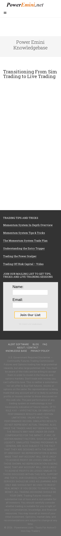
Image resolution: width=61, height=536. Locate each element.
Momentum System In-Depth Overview (28, 225)
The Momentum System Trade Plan (25, 240)
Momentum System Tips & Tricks (24, 232)
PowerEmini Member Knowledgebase (30, 4)
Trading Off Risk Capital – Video (23, 264)
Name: (18, 287)
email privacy (37, 324)
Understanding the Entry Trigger (24, 248)
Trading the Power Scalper (19, 256)
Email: (18, 300)
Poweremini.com (23, 527)
